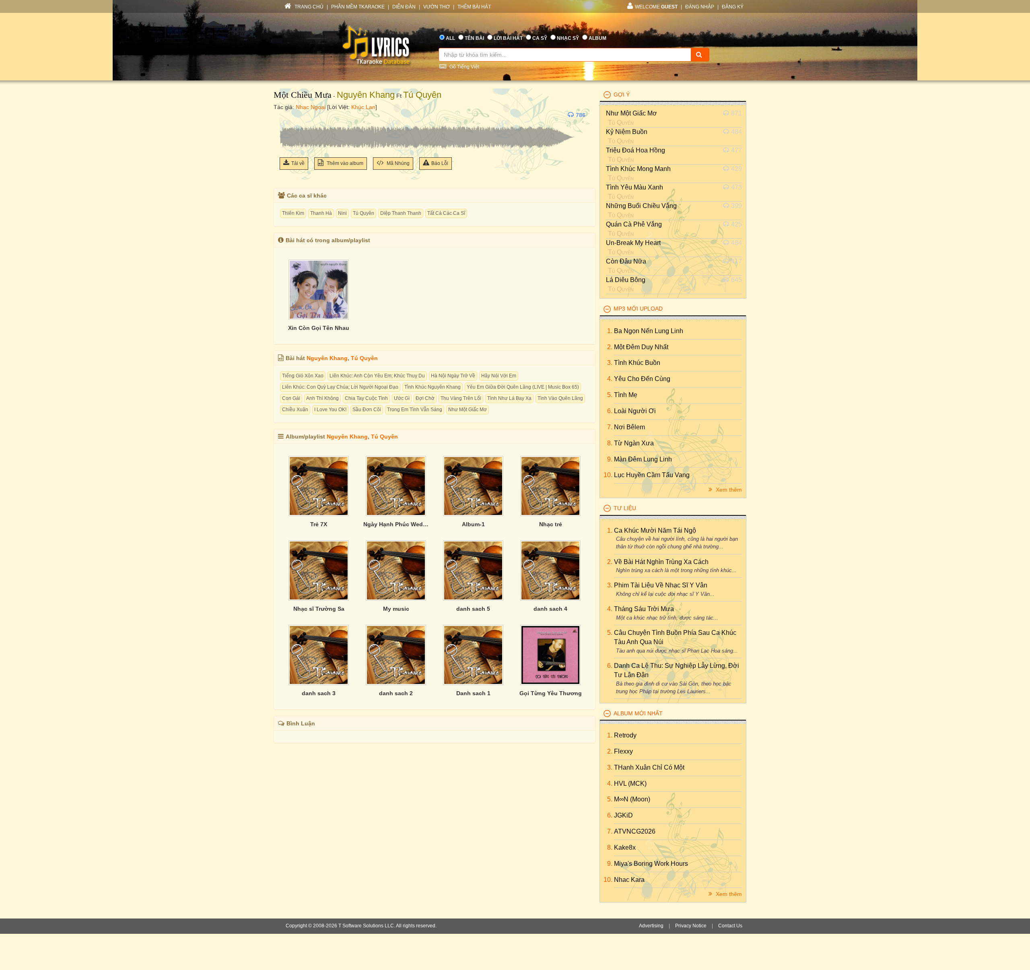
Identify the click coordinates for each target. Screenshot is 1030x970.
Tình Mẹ (625, 394)
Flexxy (623, 751)
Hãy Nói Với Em (498, 376)
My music (396, 608)
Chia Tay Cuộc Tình (366, 398)
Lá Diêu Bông (625, 279)
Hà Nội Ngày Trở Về (453, 376)
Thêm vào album (344, 163)
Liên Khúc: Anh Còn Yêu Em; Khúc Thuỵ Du (377, 376)
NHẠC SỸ (568, 38)
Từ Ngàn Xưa (634, 443)
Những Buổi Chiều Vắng (641, 205)
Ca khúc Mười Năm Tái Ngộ (655, 530)
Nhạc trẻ (550, 524)
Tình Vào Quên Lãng (560, 398)
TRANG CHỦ (308, 7)
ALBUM (597, 38)
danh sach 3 (319, 693)
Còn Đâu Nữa (626, 261)
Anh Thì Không (322, 398)
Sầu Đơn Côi (366, 409)
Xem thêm (728, 489)
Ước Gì (402, 398)
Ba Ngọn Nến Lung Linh (648, 330)
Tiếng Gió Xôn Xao (302, 376)
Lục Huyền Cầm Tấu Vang (652, 475)
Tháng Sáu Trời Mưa (644, 608)
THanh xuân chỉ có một (649, 767)
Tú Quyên (422, 95)
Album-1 (473, 524)
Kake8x (625, 847)
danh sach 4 (550, 608)
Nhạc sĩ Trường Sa (318, 608)
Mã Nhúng (397, 163)
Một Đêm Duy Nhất (641, 347)
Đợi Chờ (425, 398)
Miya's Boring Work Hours (651, 863)
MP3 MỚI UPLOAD (638, 308)
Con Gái (291, 398)
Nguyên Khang (366, 95)
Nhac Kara (629, 879)
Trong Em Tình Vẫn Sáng (414, 409)
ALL (450, 38)
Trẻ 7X (318, 524)
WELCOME (656, 7)
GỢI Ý (622, 94)
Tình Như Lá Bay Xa (509, 398)
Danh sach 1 (473, 693)
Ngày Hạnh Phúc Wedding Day (395, 524)
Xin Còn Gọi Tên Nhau (318, 328)
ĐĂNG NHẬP (699, 7)
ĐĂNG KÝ (733, 7)
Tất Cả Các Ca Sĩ (446, 213)
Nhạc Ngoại (310, 107)
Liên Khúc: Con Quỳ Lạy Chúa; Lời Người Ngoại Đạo (340, 387)
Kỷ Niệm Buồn (626, 131)
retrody (625, 735)
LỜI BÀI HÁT (508, 38)
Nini (342, 213)
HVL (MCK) (630, 783)
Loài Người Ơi (635, 411)
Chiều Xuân (295, 409)
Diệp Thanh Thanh (400, 213)
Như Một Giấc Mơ (467, 409)
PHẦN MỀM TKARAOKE (358, 7)
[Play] (288, 115)
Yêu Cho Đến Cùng (642, 378)
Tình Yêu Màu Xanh (634, 187)
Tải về (298, 163)
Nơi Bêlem (629, 427)
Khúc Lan (363, 107)
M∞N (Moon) (632, 799)
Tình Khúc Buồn (637, 362)
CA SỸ (539, 38)
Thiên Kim (293, 213)
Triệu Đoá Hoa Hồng (635, 150)
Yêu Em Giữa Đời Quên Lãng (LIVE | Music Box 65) (523, 387)
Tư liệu (625, 508)
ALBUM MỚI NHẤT (638, 713)
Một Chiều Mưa (303, 95)
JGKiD (623, 815)
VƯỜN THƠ (436, 7)
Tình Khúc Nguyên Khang (432, 387)
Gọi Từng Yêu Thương (550, 693)
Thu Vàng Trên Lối (461, 398)
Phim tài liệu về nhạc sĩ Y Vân (660, 585)
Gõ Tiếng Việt (463, 67)
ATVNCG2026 (634, 831)
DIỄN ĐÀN (404, 7)
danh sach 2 (396, 693)
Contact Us (730, 926)
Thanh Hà (321, 213)
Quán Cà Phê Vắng (634, 224)
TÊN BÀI (474, 38)
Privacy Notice (691, 926)
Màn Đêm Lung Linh (643, 459)
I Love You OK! (330, 409)
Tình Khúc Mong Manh (638, 168)
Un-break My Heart (633, 242)
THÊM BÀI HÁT (474, 7)
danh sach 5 (473, 608)
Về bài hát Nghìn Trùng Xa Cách (661, 561)
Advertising (651, 926)
